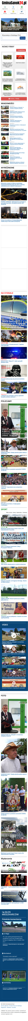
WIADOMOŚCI (7, 103)
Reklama (22, 13)
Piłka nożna (9, 512)
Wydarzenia (13, 13)
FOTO (3, 695)
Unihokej (24, 512)
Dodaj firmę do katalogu (15, 1005)
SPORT (4, 509)
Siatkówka (19, 512)
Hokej (14, 512)
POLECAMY (6, 401)
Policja (5, 13)
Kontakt (14, 1007)
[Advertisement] (12, 237)
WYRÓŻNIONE (7, 168)
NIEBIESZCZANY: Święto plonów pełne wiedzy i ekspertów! (17, 112)
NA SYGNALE (7, 293)
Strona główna (4, 1005)
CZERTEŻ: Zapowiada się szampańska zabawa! (15, 121)
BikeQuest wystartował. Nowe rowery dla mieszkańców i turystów (18, 130)
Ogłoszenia (5, 8)
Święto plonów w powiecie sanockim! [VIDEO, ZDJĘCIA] (16, 117)
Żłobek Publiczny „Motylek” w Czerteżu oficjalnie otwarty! (17, 108)
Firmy (13, 8)
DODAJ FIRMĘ (14, 99)
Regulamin (3, 1007)
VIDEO (5, 625)
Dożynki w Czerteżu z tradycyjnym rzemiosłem (18, 125)
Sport (21, 8)
